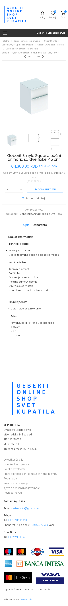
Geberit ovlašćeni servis (50, 32)
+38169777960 (39, 524)
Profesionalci (26, 599)
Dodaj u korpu (47, 189)
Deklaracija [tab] (40, 225)
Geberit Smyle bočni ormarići (51, 44)
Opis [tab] (26, 225)
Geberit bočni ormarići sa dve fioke (22, 48)
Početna (5, 41)
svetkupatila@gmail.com (25, 508)
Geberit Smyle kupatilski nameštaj (17, 44)
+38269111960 (16, 536)
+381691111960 (17, 520)
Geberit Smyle (50, 41)
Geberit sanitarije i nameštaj (27, 41)
